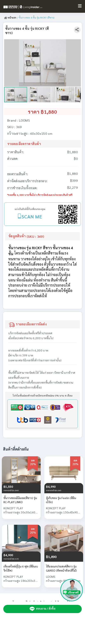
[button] (77, 43)
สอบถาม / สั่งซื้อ (45, 608)
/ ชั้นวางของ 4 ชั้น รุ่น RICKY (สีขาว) (35, 17)
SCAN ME (31, 216)
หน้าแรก (11, 17)
